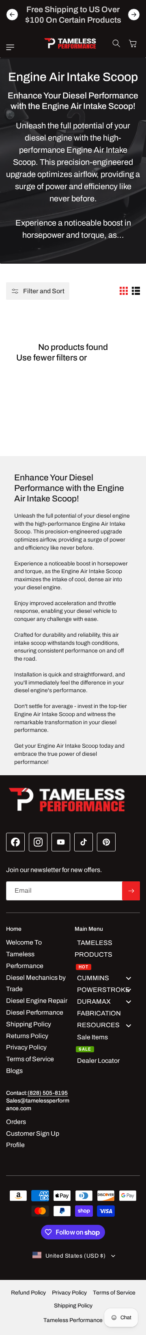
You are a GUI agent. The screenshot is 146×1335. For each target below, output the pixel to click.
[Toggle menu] (128, 978)
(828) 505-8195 (48, 1093)
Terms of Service (114, 1293)
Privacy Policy (69, 1293)
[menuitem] (107, 954)
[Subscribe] (131, 890)
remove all (109, 357)
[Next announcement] (134, 15)
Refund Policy (28, 1293)
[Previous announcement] (12, 15)
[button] (12, 47)
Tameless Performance (73, 1320)
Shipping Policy (73, 1306)
